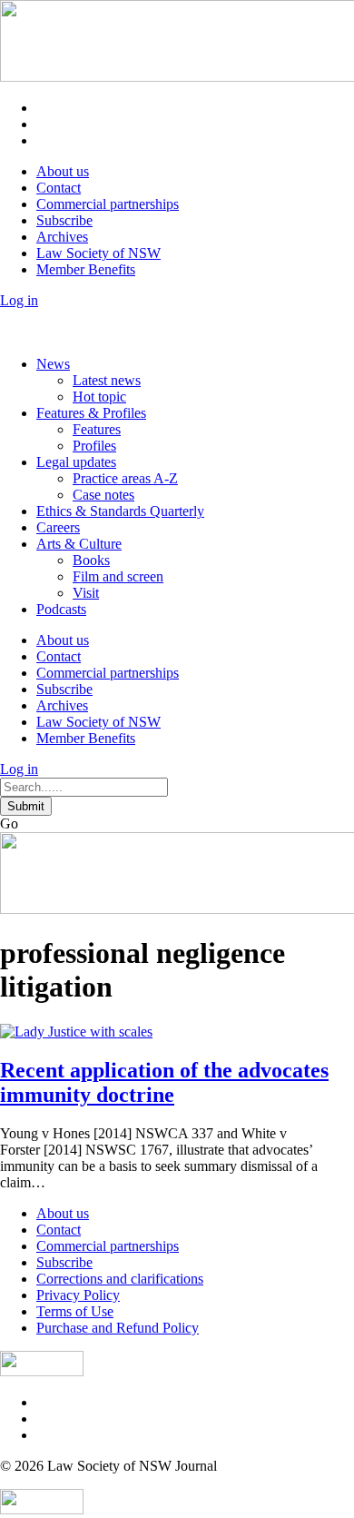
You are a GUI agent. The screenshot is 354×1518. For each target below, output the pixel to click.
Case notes (103, 494)
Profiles (94, 445)
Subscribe (64, 220)
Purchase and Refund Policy (117, 1327)
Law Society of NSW (98, 253)
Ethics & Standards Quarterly (120, 511)
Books (91, 560)
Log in (19, 300)
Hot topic (99, 396)
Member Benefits (85, 269)
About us (62, 171)
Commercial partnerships (107, 204)
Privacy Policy (78, 1295)
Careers (58, 527)
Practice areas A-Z (125, 478)
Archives (62, 236)
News (53, 364)
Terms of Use (74, 1311)
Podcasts (61, 609)
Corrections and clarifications (119, 1278)
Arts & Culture (79, 543)
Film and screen (118, 576)
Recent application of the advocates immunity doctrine (164, 1082)
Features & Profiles (91, 413)
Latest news (107, 380)
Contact (58, 187)
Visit (86, 592)
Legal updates (76, 462)
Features (97, 429)
